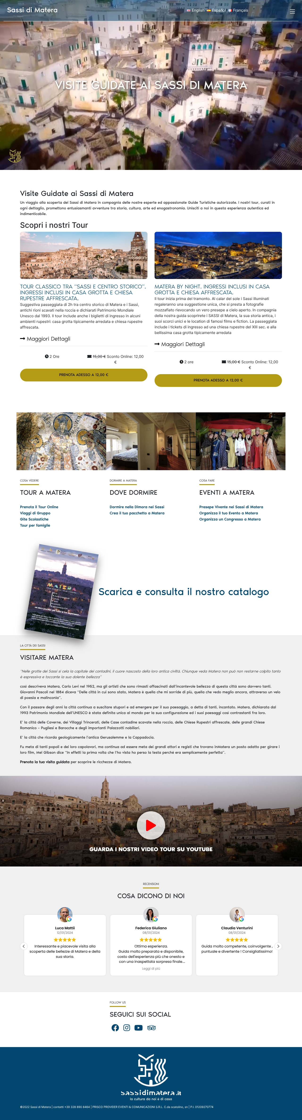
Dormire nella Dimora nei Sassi (137, 507)
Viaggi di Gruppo (35, 513)
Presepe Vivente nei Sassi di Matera (231, 507)
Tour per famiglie (35, 525)
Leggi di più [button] (175, 969)
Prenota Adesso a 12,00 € (84, 375)
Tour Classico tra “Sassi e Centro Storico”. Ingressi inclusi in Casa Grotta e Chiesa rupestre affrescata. (83, 292)
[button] (278, 946)
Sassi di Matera (32, 10)
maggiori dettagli (47, 338)
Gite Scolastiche (34, 519)
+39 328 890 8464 (77, 1107)
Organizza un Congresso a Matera (230, 519)
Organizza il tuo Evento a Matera (228, 513)
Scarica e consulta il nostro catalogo (184, 592)
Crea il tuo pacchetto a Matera (137, 513)
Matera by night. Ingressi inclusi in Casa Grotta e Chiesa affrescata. (212, 289)
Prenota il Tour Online (39, 507)
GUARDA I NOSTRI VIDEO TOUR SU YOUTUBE (151, 849)
